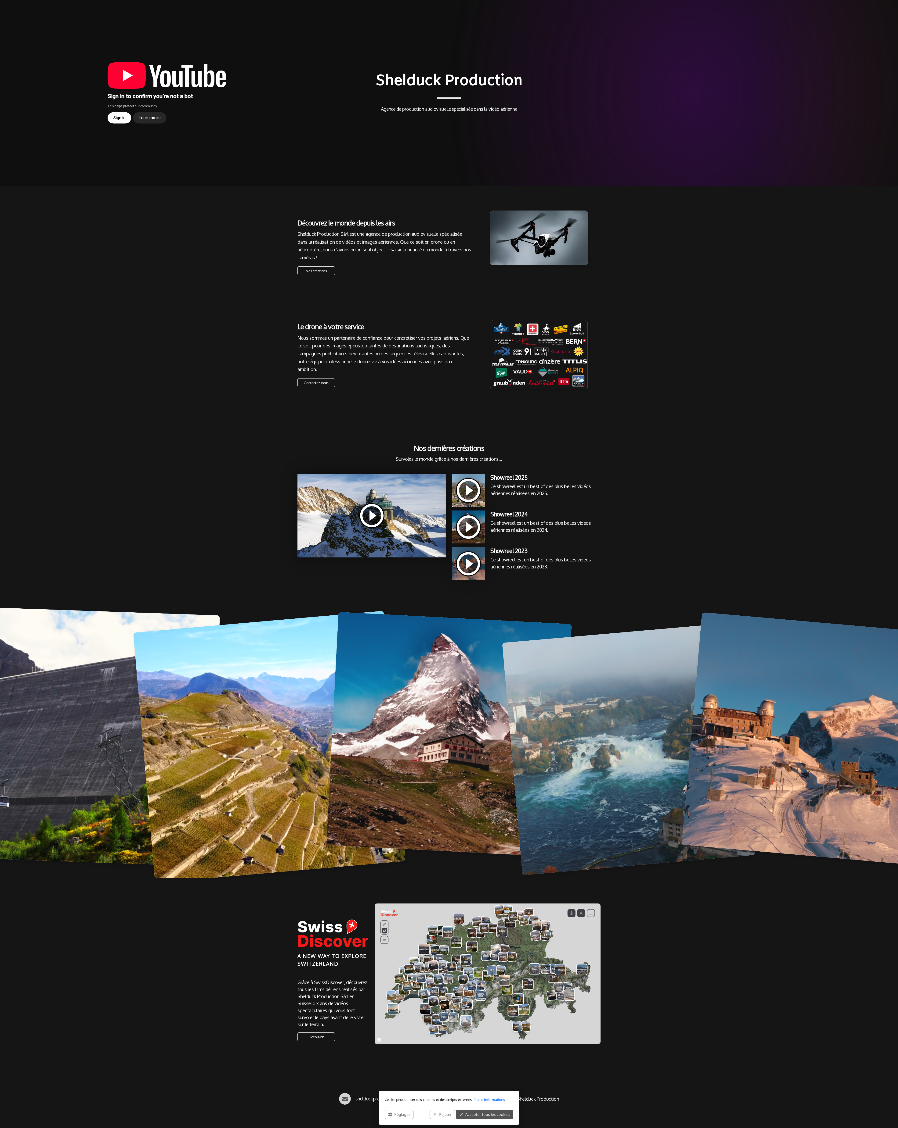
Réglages (402, 1114)
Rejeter (445, 1114)
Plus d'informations (489, 1099)
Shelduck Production (538, 1099)
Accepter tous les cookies (487, 1114)
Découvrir (316, 1037)
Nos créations (316, 270)
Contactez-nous (316, 382)
